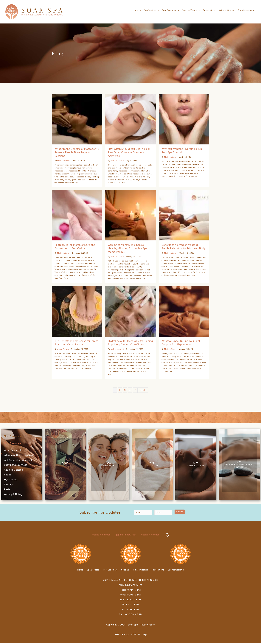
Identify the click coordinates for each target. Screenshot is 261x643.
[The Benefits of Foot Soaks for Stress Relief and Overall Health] (77, 311)
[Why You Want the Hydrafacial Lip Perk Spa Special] (184, 119)
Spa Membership (246, 10)
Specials (125, 569)
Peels (7, 489)
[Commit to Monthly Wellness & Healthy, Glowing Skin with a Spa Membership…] (130, 215)
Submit (179, 511)
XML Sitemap (122, 634)
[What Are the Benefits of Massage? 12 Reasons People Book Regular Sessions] (77, 119)
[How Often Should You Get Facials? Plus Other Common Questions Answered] (130, 119)
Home (135, 10)
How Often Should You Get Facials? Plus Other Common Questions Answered (129, 152)
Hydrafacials (10, 479)
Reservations (209, 10)
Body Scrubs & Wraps (15, 464)
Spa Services (150, 10)
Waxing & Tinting (13, 494)
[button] (140, 10)
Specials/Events (189, 10)
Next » (143, 390)
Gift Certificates (226, 10)
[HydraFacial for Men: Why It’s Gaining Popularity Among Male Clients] (130, 311)
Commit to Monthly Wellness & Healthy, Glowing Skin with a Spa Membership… (127, 248)
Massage (8, 484)
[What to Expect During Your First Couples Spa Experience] (184, 311)
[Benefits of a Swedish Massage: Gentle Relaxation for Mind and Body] (184, 215)
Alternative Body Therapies (18, 454)
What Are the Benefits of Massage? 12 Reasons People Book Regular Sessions (77, 152)
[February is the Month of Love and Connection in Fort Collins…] (77, 215)
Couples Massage (13, 469)
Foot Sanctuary (169, 10)
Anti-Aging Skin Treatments (18, 459)
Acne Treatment (12, 450)
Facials (7, 474)
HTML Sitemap (139, 634)
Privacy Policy (147, 624)
